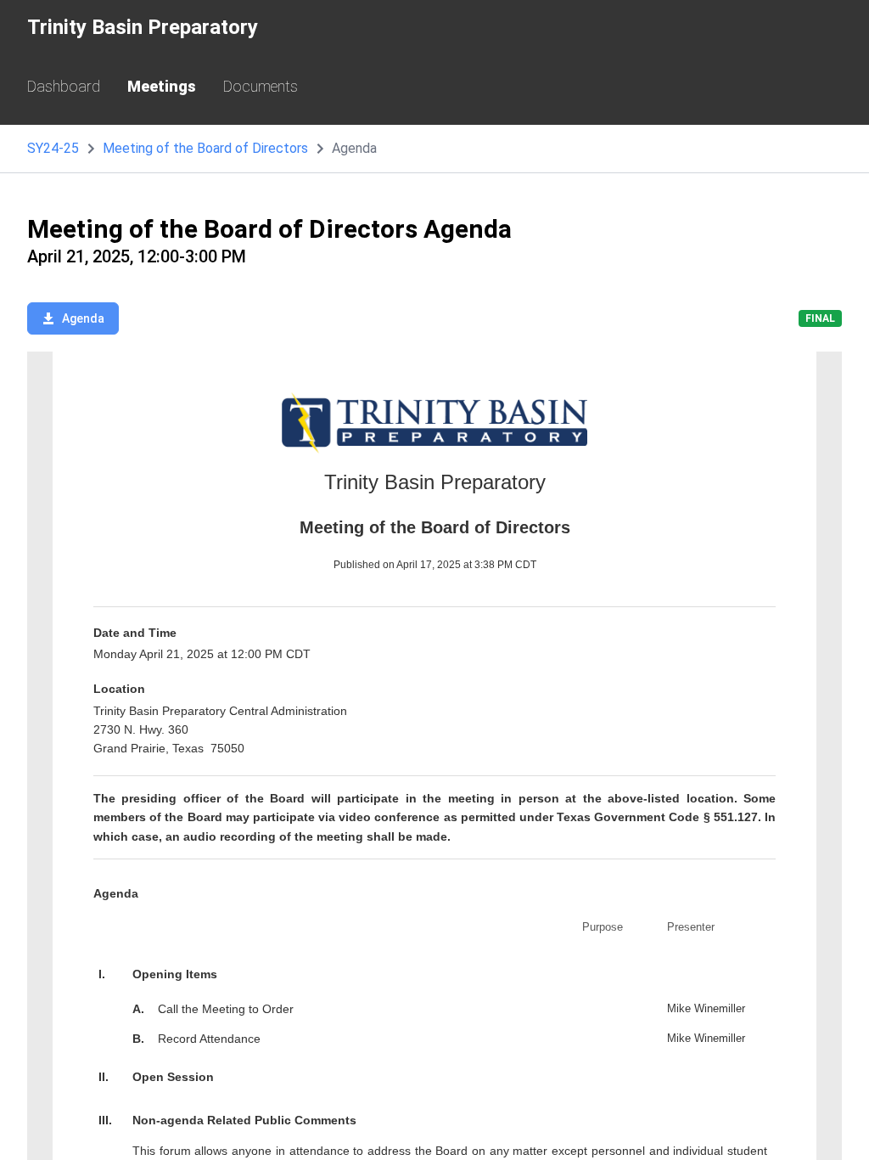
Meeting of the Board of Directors (205, 148)
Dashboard (63, 86)
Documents (260, 86)
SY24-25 (53, 148)
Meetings (161, 86)
